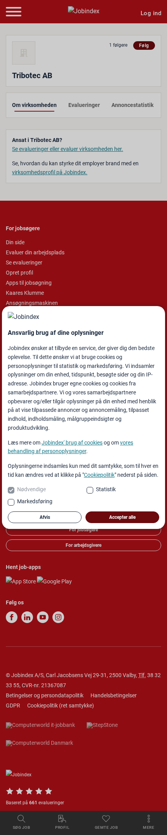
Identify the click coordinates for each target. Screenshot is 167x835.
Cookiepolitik (99, 475)
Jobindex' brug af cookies (72, 442)
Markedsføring (34, 501)
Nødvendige (31, 489)
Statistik (106, 489)
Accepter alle (122, 517)
